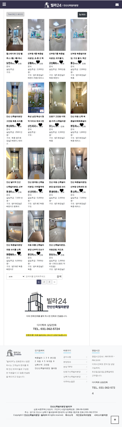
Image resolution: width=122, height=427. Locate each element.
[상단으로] (115, 420)
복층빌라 (38, 358)
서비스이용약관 (101, 415)
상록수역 (38, 365)
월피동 (54, 368)
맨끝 (54, 282)
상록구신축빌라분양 (72, 377)
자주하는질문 (69, 382)
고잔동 (46, 365)
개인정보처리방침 (83, 415)
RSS (83, 14)
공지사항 (67, 357)
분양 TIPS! (67, 367)
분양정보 (67, 362)
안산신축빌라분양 (42, 368)
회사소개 (69, 415)
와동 (39, 361)
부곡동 (49, 361)
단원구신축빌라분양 (72, 372)
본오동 (53, 358)
